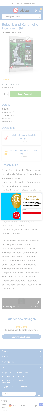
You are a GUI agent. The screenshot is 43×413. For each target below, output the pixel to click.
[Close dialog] (40, 194)
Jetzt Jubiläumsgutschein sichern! (32, 213)
